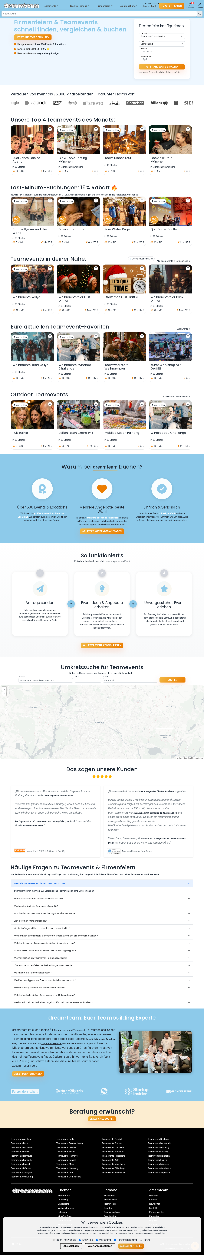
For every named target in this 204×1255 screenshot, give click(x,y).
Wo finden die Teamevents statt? (33, 972)
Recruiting (63, 1199)
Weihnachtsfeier (66, 1208)
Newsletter (154, 1204)
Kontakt (153, 1208)
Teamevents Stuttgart (21, 1172)
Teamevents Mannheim (113, 1164)
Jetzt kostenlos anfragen (104, 531)
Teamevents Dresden (66, 1147)
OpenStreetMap (189, 758)
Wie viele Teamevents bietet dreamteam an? (39, 883)
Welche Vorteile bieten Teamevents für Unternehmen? (44, 995)
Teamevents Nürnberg (67, 1168)
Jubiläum (62, 1212)
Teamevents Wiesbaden (113, 1172)
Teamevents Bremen (112, 1143)
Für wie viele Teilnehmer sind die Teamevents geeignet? (45, 950)
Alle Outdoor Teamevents (176, 396)
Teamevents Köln (110, 1160)
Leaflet (179, 758)
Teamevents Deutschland (68, 1176)
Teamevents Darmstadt (159, 1143)
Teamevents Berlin (65, 1139)
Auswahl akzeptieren (100, 1246)
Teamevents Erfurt (20, 1151)
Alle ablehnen (71, 1246)
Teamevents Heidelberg (113, 1155)
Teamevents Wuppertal (159, 1172)
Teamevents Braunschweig (69, 1143)
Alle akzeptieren (131, 1246)
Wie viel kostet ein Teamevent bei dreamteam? (40, 957)
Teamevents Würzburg (22, 1176)
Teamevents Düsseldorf (113, 1147)
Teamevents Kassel (66, 1160)
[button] (4, 689)
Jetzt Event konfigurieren (103, 645)
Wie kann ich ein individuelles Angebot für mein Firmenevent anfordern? (53, 1002)
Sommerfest (64, 1195)
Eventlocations (127, 6)
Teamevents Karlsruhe (22, 1160)
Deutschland (149, 6)
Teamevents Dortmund (22, 1147)
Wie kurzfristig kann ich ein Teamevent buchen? (40, 987)
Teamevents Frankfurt (113, 1151)
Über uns (153, 1195)
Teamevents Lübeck (20, 1164)
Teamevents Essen (65, 1151)
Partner (147, 1239)
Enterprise (154, 1216)
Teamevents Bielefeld (112, 1139)
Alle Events (183, 328)
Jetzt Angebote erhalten (32, 37)
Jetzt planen (173, 5)
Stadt (105, 676)
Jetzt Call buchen (102, 1118)
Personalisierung (127, 1239)
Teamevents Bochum (158, 1139)
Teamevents (49, 6)
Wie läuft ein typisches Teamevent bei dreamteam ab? (45, 980)
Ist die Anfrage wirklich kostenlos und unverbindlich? (42, 928)
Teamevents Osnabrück (159, 1168)
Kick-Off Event (65, 1216)
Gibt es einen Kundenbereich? (30, 920)
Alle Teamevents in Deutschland (173, 261)
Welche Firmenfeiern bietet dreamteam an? (38, 898)
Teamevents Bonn (19, 1143)
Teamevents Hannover (67, 1155)
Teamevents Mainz (65, 1164)
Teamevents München (158, 1164)
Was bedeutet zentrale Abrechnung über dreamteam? (44, 913)
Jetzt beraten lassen (28, 1073)
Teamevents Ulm (64, 1172)
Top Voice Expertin (51, 1043)
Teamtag (108, 1208)
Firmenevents (110, 1199)
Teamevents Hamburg (21, 1155)
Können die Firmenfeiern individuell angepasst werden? (44, 965)
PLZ (77, 676)
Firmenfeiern (103, 6)
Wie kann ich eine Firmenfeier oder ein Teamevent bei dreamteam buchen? (56, 935)
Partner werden (156, 1212)
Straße (22, 676)
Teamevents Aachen (21, 1139)
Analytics (87, 1239)
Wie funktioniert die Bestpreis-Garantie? (36, 906)
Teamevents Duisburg (158, 1147)
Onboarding (63, 1204)
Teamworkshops (78, 6)
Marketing (105, 1239)
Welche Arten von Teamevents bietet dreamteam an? (44, 943)
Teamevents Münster (21, 1168)
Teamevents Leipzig (157, 1160)
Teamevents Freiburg (158, 1151)
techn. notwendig (66, 1239)
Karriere (153, 1199)
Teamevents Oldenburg (113, 1168)
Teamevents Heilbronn (159, 1155)
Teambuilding (110, 1216)
